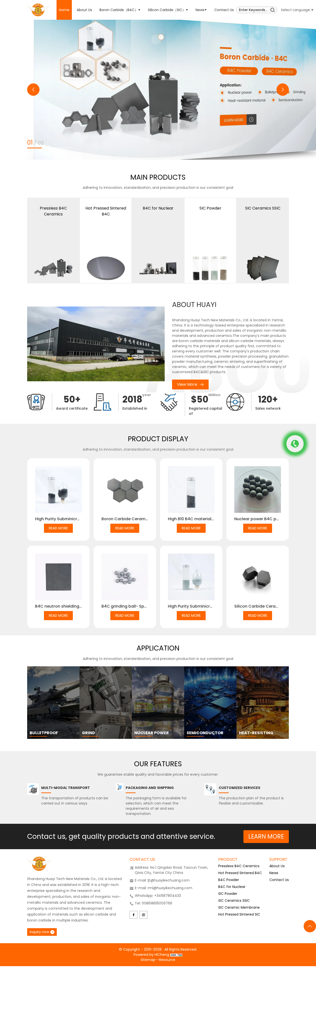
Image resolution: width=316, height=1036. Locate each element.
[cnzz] (176, 954)
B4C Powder (228, 879)
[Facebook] (134, 915)
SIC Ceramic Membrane (239, 907)
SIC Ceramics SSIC (234, 900)
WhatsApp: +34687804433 (158, 895)
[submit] (272, 10)
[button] (33, 89)
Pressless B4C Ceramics (238, 865)
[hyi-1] (158, 90)
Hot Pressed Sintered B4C (240, 872)
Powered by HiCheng (152, 954)
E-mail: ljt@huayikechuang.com (162, 880)
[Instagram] (143, 915)
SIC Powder (227, 893)
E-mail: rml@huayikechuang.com (163, 887)
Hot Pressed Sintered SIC (239, 914)
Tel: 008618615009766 (153, 903)
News (273, 872)
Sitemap (148, 959)
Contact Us (279, 879)
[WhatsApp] (295, 443)
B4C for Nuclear (231, 886)
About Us (277, 865)
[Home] (38, 9)
